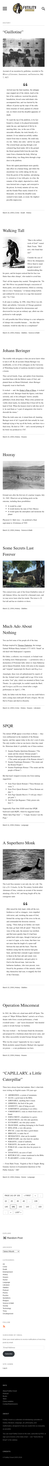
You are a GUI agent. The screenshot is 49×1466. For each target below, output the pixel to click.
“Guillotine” (13, 32)
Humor (23, 1177)
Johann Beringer (16, 350)
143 (27, 1207)
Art (4, 1264)
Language (24, 825)
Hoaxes (24, 437)
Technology (7, 1308)
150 (40, 1207)
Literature (37, 708)
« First (27, 1195)
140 (6, 1207)
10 (6, 1201)
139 (35, 1201)
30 (18, 1201)
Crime (17, 213)
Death (23, 213)
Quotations (6, 1298)
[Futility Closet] (24, 12)
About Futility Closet (10, 1391)
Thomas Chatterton (25, 645)
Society (5, 1306)
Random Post (15, 1238)
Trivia (5, 1311)
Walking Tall (13, 230)
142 (20, 1207)
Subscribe (8, 1354)
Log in (5, 1368)
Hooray (9, 454)
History (28, 213)
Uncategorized (8, 1314)
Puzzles (5, 1295)
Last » (18, 1212)
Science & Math (34, 333)
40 (24, 1201)
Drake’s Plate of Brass (28, 390)
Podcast (5, 1290)
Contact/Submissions (10, 1404)
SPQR (8, 725)
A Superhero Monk (19, 842)
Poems (5, 1293)
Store (5, 1399)
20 (12, 1201)
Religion (6, 1301)
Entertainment (8, 1272)
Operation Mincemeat (21, 1005)
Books (5, 1396)
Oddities (24, 333)
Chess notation (8, 1401)
